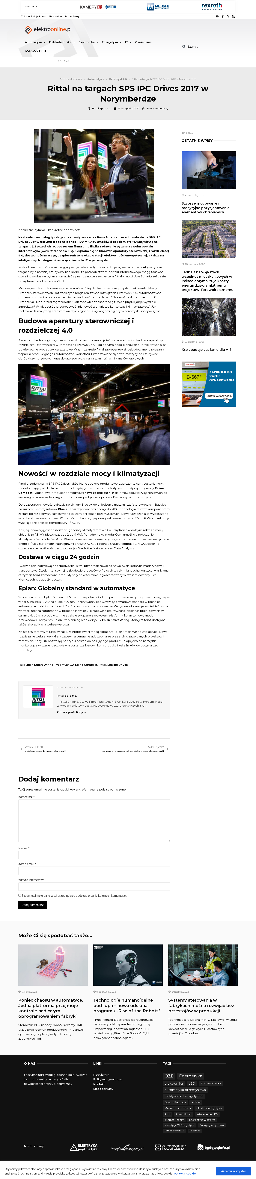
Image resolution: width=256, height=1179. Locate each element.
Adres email (27, 864)
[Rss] (233, 16)
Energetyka (110, 42)
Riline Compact (86, 664)
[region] (128, 1170)
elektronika (174, 1083)
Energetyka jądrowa (212, 1125)
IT (126, 42)
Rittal (109, 237)
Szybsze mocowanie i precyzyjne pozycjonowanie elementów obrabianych (206, 207)
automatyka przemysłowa (185, 1090)
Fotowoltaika (211, 1083)
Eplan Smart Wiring (39, 664)
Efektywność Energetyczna (184, 1096)
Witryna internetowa (31, 880)
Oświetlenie (143, 42)
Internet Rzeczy (174, 1119)
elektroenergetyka (209, 1108)
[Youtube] (217, 16)
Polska (196, 1102)
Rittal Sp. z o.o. (67, 695)
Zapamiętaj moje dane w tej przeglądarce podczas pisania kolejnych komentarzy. (74, 895)
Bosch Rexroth (175, 1102)
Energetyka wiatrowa (202, 1119)
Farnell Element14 (174, 1130)
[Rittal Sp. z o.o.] (38, 696)
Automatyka (33, 42)
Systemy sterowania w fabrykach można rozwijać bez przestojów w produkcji (201, 1005)
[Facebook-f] (222, 16)
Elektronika (87, 42)
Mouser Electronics (178, 1108)
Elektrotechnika (60, 42)
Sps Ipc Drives (117, 664)
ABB (168, 1114)
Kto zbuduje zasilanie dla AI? (206, 350)
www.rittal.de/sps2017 (57, 251)
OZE (169, 1076)
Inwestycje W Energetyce (179, 1125)
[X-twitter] (228, 16)
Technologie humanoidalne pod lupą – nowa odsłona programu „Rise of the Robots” (126, 1005)
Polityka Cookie (185, 1173)
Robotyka (194, 1130)
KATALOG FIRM (35, 50)
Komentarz (26, 797)
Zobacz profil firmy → (71, 712)
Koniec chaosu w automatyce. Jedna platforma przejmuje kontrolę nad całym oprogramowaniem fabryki (50, 1008)
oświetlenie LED (207, 1114)
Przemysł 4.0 (64, 664)
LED (192, 1083)
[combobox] (207, 46)
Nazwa (23, 848)
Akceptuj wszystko (233, 1171)
